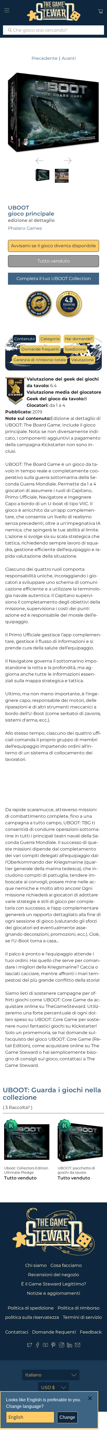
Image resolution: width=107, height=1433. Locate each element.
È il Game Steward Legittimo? (53, 1284)
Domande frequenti (40, 349)
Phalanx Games (25, 228)
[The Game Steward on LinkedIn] (69, 1346)
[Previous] (39, 161)
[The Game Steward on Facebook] (37, 1346)
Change (67, 1417)
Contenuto (24, 338)
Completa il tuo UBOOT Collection (53, 278)
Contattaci (16, 1332)
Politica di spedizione (31, 1308)
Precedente (45, 58)
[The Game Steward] (53, 11)
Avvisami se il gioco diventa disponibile (53, 245)
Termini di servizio (82, 1317)
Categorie (50, 338)
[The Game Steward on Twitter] (29, 1346)
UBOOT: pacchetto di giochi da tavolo (76, 1170)
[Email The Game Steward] (77, 1346)
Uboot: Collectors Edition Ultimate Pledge (26, 1170)
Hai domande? (79, 338)
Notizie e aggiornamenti (53, 1293)
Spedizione (75, 349)
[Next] (67, 161)
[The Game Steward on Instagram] (61, 1346)
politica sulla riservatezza (32, 1317)
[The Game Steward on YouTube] (45, 1346)
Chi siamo (36, 1265)
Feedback (91, 1332)
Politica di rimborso (79, 1308)
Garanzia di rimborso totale (39, 359)
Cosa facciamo (66, 1265)
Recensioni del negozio (53, 1274)
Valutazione (82, 359)
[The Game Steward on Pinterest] (53, 1346)
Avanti (69, 58)
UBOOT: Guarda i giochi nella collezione (52, 1093)
